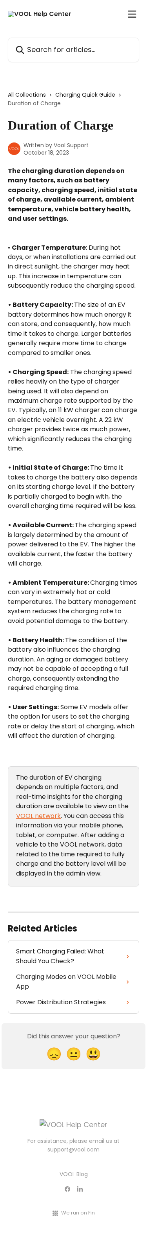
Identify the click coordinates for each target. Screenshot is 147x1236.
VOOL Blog (74, 1174)
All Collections (27, 95)
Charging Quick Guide (85, 95)
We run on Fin (78, 1212)
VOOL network (38, 815)
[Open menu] (132, 14)
